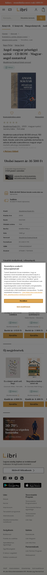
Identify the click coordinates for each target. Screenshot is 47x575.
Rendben (23, 301)
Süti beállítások (23, 306)
